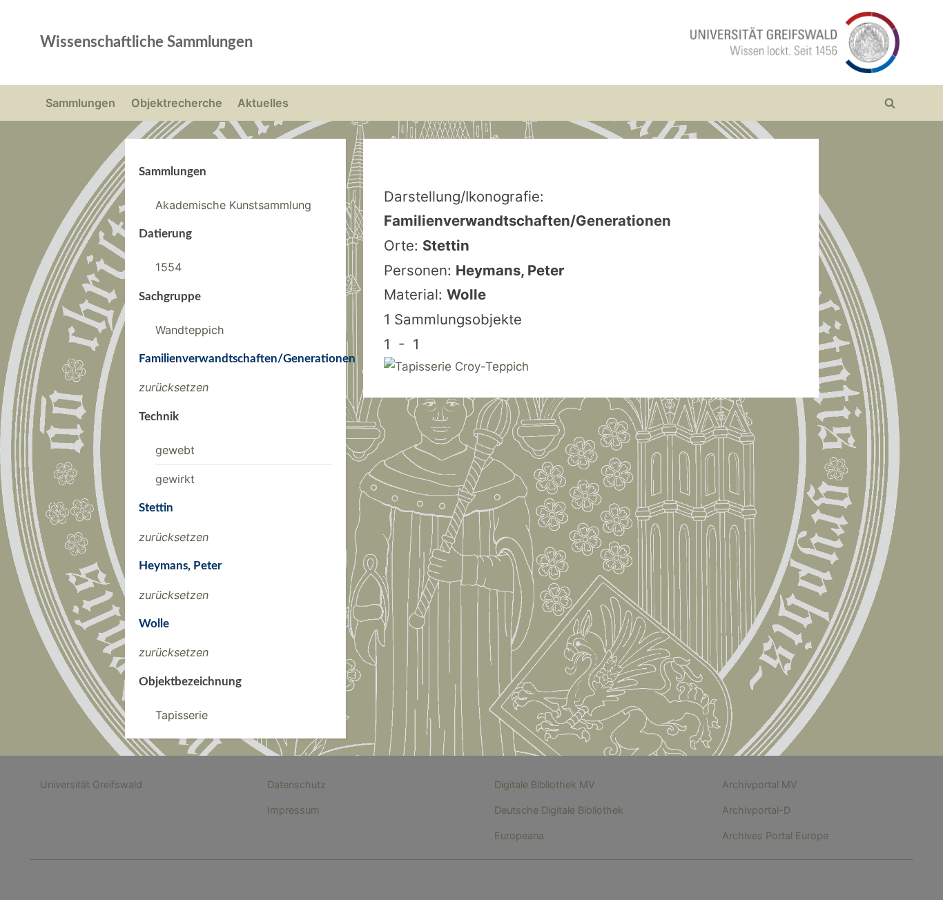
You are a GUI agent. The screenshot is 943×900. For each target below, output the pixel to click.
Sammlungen (80, 103)
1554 (168, 267)
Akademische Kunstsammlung (233, 205)
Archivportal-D (756, 810)
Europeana (519, 835)
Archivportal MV (759, 784)
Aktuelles (263, 103)
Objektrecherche (176, 103)
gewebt (175, 450)
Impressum (293, 810)
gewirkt (175, 479)
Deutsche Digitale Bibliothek (558, 810)
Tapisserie (181, 715)
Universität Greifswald (91, 784)
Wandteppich (189, 330)
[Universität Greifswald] (654, 42)
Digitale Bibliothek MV (544, 784)
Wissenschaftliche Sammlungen (146, 42)
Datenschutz (296, 784)
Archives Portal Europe (775, 835)
